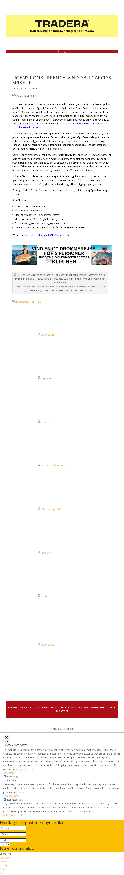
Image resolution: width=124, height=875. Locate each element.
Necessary (12, 776)
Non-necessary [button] (11, 795)
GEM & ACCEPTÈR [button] (13, 815)
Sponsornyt (34, 88)
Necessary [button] (8, 772)
